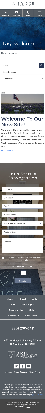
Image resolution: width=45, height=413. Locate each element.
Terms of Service (20, 372)
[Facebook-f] (22, 366)
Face (13, 304)
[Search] (41, 65)
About (10, 298)
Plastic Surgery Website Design (26, 404)
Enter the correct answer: (22, 266)
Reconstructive (16, 310)
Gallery (32, 310)
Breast (22, 298)
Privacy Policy (34, 372)
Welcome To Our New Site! (22, 122)
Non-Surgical (27, 304)
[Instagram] (16, 366)
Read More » (7, 150)
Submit (22, 281)
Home (4, 53)
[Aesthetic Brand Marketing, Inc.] (27, 408)
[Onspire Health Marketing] (19, 408)
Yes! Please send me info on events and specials (24, 259)
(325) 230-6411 (22, 328)
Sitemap (8, 372)
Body (34, 298)
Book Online (31, 315)
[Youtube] (28, 366)
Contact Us (13, 315)
